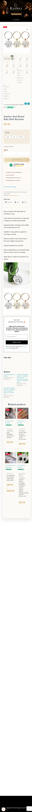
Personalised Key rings (10, 187)
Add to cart (16, 159)
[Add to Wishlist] (5, 150)
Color (7, 132)
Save (6, 27)
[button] (27, 29)
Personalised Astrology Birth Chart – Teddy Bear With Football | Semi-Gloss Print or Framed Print (9, 391)
